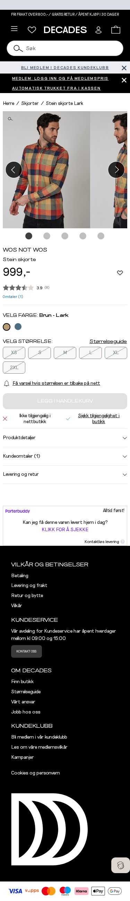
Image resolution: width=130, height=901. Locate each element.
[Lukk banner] (124, 67)
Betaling (19, 575)
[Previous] (14, 169)
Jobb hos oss (26, 712)
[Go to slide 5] (101, 236)
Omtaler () (13, 297)
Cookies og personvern (35, 773)
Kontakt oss (26, 651)
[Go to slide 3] (65, 236)
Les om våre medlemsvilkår (39, 747)
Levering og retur (21, 474)
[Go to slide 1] (29, 236)
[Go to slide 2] (47, 236)
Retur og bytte (27, 595)
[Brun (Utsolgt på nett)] (6, 327)
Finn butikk (22, 681)
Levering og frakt (29, 585)
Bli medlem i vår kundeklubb (39, 737)
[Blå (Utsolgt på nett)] (18, 326)
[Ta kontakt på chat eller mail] (120, 865)
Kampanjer (22, 757)
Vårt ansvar (23, 702)
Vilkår (16, 605)
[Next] (116, 169)
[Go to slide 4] (83, 236)
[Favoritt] (120, 272)
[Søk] (18, 48)
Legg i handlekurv (65, 401)
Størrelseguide (108, 341)
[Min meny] (32, 30)
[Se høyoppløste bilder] (46, 169)
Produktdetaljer (19, 437)
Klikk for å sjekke (65, 529)
